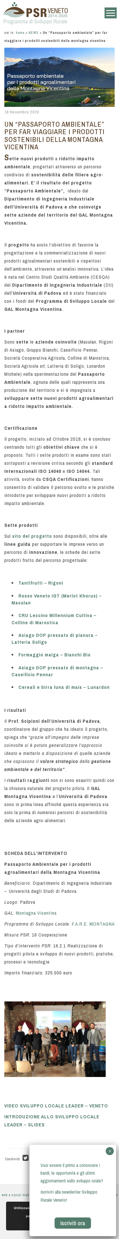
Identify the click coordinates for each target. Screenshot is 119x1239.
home (20, 32)
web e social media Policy (22, 1195)
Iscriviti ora (72, 1223)
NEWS (33, 32)
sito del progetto (32, 536)
